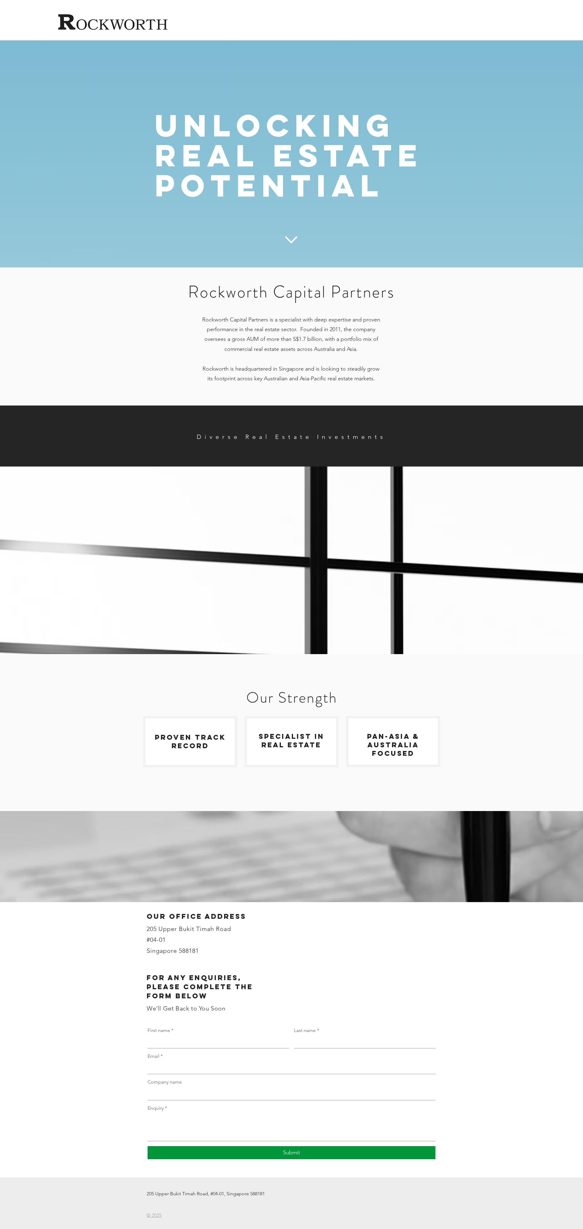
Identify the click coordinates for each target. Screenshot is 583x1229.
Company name (165, 1082)
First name (160, 1030)
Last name (306, 1030)
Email (155, 1056)
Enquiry (157, 1108)
